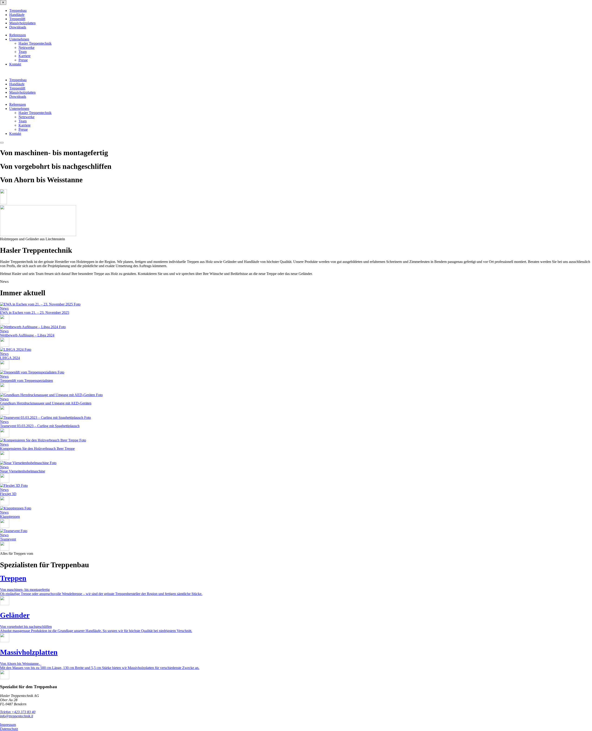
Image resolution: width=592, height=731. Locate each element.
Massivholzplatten (22, 23)
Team (22, 52)
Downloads (17, 27)
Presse (23, 60)
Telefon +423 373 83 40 (17, 712)
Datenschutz (9, 729)
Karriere (24, 56)
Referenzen (17, 35)
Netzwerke (26, 47)
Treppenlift (17, 19)
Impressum (8, 725)
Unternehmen (19, 39)
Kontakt (15, 64)
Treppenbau (18, 10)
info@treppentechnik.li (16, 716)
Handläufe (17, 15)
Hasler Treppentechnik (35, 43)
